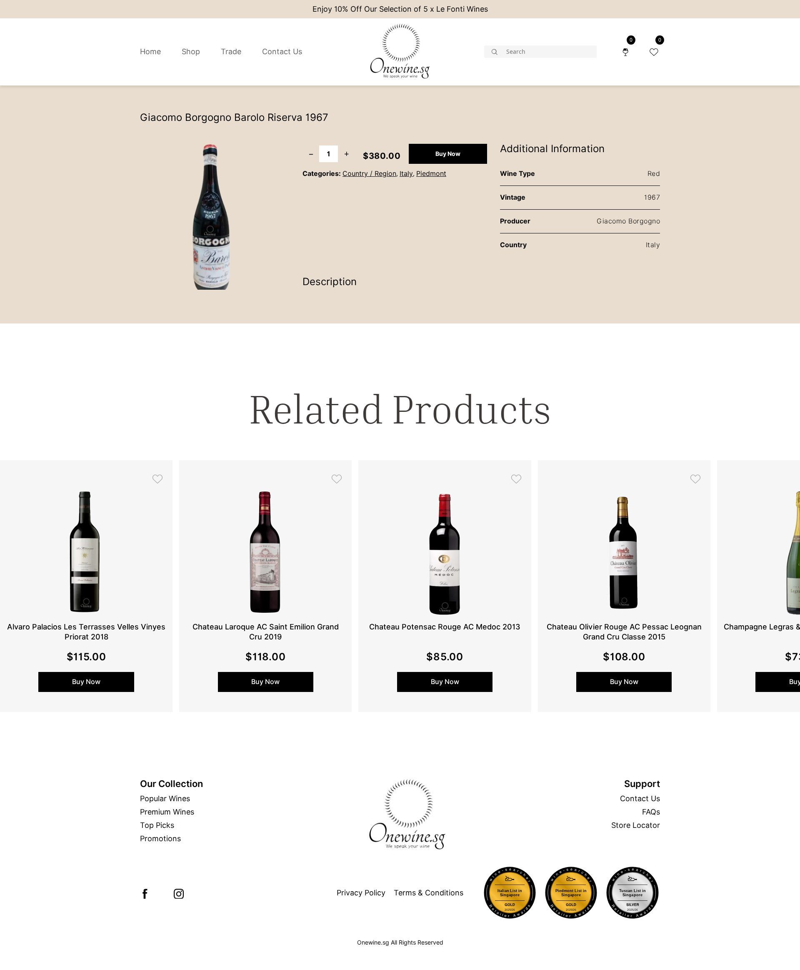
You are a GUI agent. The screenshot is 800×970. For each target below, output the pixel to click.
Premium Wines (167, 811)
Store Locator (635, 825)
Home (150, 51)
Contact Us (282, 51)
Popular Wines (165, 798)
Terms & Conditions (428, 892)
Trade (231, 51)
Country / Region (369, 174)
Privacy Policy (361, 892)
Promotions (160, 838)
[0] (625, 51)
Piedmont (431, 174)
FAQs (651, 811)
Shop (191, 51)
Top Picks (157, 825)
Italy (406, 174)
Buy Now (447, 153)
